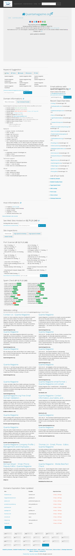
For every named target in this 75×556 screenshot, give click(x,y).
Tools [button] (39, 3)
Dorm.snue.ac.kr (55, 153)
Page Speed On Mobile (34, 233)
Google (21, 73)
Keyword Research (18, 3)
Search (58, 4)
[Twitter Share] (34, 21)
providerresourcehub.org (10, 504)
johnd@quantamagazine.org (58, 93)
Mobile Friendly (8, 236)
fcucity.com (6, 523)
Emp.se (53, 115)
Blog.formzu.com (55, 160)
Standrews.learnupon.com (57, 110)
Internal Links (8, 233)
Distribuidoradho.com (56, 106)
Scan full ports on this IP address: (11, 275)
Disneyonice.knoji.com (56, 155)
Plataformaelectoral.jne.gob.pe (58, 134)
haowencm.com (7, 494)
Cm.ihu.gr (53, 103)
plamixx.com (7, 501)
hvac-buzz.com (7, 513)
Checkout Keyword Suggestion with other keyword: (16, 90)
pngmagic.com (7, 510)
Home (9, 18)
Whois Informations (10, 102)
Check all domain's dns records (10, 216)
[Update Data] (23, 98)
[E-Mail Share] (45, 21)
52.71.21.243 (15, 206)
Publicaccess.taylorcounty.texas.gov (60, 126)
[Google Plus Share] (32, 21)
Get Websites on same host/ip (10, 225)
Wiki (37, 73)
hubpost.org (7, 520)
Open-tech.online (55, 131)
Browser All (8, 527)
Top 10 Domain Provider (23, 102)
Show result (28, 92)
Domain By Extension (28, 3)
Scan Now (42, 225)
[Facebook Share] (30, 21)
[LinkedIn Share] (36, 21)
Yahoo (14, 73)
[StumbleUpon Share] (41, 21)
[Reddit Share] (43, 21)
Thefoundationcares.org (57, 138)
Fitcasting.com (54, 143)
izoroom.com (7, 517)
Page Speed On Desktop (20, 233)
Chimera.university (55, 145)
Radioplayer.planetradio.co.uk (58, 148)
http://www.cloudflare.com (20, 116)
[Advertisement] (37, 46)
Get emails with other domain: (57, 95)
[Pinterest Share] (38, 21)
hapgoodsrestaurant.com (10, 497)
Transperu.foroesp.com (57, 122)
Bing (7, 73)
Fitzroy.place (54, 171)
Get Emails (68, 97)
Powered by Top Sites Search (30, 554)
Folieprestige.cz (55, 166)
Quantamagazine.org (17, 18)
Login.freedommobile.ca (57, 118)
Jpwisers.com (54, 168)
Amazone (29, 73)
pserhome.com (7, 507)
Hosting (35, 3)
